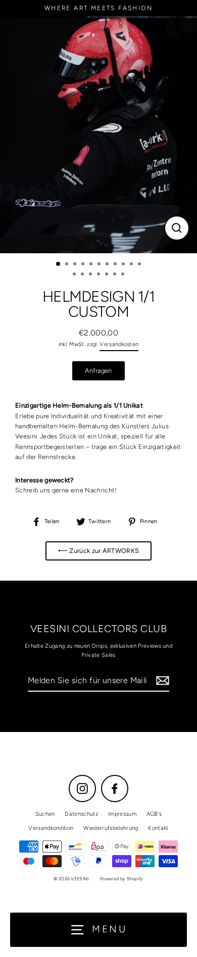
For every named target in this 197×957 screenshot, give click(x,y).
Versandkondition (50, 828)
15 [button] (99, 274)
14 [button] (91, 274)
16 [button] (107, 274)
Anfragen (98, 370)
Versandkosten (119, 344)
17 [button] (115, 274)
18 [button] (123, 274)
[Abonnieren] (161, 681)
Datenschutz (81, 814)
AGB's (154, 814)
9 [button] (124, 264)
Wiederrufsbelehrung (110, 828)
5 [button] (91, 264)
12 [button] (75, 274)
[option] (98, 134)
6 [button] (100, 264)
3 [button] (75, 264)
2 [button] (67, 264)
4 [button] (83, 264)
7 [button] (108, 264)
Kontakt (158, 828)
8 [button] (116, 264)
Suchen (45, 814)
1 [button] (58, 264)
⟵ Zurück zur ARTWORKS (98, 550)
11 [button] (140, 264)
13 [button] (83, 274)
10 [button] (132, 264)
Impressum (122, 814)
